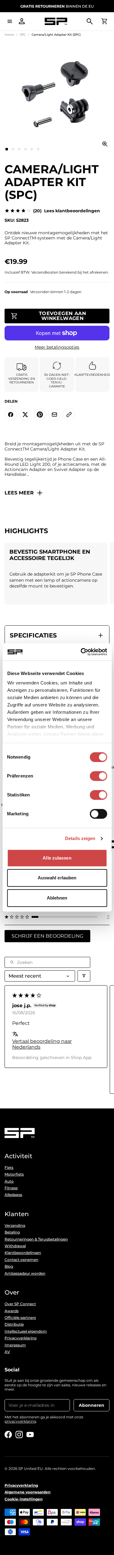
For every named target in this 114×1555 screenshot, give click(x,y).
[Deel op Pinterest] (40, 414)
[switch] (98, 776)
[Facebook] (8, 1434)
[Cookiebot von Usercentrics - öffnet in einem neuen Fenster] (81, 652)
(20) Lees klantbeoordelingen (66, 211)
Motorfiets (14, 1174)
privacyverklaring (20, 1421)
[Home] (55, 21)
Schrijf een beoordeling (47, 936)
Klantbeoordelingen (23, 1253)
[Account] (22, 21)
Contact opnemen (21, 1260)
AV (7, 1352)
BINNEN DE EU (57, 6)
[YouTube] (30, 1434)
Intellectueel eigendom (26, 1331)
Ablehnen (57, 897)
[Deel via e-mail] (54, 414)
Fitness (11, 1188)
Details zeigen (80, 838)
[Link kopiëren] (69, 414)
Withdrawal (15, 1246)
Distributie (14, 1324)
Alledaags (13, 1195)
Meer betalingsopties (57, 347)
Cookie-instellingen (24, 1499)
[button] (57, 917)
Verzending (15, 1225)
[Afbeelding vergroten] (104, 143)
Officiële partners (20, 1318)
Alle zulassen (57, 857)
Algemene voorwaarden (27, 1492)
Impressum (15, 1345)
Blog (9, 1266)
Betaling (12, 1232)
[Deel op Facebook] (11, 414)
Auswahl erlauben (57, 877)
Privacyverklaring (20, 1338)
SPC (23, 35)
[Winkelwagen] (104, 21)
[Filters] (84, 976)
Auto (9, 1181)
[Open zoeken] (90, 21)
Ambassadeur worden (25, 1273)
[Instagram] (19, 1434)
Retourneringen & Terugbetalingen (36, 1239)
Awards (12, 1311)
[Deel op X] (25, 414)
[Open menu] (10, 21)
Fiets (9, 1167)
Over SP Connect (20, 1304)
